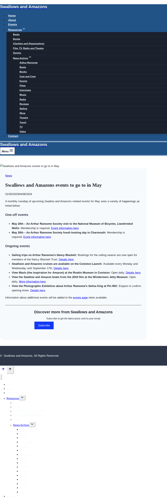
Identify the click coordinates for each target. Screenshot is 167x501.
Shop (22, 113)
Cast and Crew (28, 76)
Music (23, 94)
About (12, 20)
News (8, 175)
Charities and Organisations (28, 43)
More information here (32, 281)
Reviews (24, 104)
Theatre (24, 117)
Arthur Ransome (29, 62)
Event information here (65, 228)
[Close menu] (1, 377)
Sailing (23, 108)
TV (21, 127)
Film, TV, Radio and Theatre (28, 48)
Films (23, 85)
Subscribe (44, 325)
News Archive (21, 425)
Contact (13, 136)
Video (23, 131)
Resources (13, 398)
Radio (23, 99)
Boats (16, 34)
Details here (66, 259)
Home (12, 15)
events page (80, 297)
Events (12, 24)
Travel (23, 122)
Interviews (25, 90)
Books (16, 39)
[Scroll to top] (3, 370)
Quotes (17, 52)
